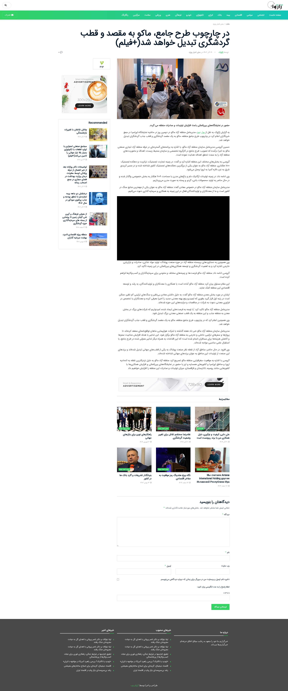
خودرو (188, 15)
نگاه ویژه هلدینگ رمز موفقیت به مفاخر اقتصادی (174, 476)
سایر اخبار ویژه (218, 24)
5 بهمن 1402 (80, 241)
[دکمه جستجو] (6, 5)
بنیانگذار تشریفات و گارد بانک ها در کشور (135, 476)
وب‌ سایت (225, 565)
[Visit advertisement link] (173, 384)
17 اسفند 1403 (223, 486)
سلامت (147, 15)
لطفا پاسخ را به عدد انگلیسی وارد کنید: (213, 586)
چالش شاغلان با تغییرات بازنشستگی (75, 131)
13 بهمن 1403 (145, 482)
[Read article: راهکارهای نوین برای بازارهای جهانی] (134, 419)
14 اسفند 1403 (184, 482)
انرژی (210, 15)
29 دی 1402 (81, 159)
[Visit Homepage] (274, 5)
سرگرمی (136, 15)
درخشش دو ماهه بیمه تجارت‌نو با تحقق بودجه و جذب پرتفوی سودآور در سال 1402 (75, 198)
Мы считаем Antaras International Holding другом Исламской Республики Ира (213, 478)
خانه (228, 24)
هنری (168, 15)
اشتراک (8, 15)
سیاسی (250, 15)
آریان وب (134, 685)
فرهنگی (178, 15)
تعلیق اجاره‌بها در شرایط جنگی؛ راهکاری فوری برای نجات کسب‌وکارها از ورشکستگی (144, 655)
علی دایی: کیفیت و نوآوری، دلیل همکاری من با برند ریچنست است (213, 436)
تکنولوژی (200, 15)
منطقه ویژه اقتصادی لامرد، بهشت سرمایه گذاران (75, 236)
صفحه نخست (275, 15)
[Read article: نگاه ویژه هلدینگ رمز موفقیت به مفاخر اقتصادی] (173, 460)
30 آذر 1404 (224, 442)
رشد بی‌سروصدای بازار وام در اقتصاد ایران (150, 670)
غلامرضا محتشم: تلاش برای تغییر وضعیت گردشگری (174, 436)
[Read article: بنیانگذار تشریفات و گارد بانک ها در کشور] (134, 460)
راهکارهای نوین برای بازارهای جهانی (137, 436)
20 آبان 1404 (184, 442)
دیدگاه (226, 514)
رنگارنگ (125, 15)
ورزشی (158, 15)
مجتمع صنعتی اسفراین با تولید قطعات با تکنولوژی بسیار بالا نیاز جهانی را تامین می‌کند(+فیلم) (75, 151)
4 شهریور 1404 (145, 442)
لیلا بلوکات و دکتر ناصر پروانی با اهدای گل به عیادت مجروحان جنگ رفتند (146, 641)
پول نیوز (201, 132)
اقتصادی (238, 15)
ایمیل (168, 566)
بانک (220, 15)
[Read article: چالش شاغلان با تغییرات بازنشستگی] (98, 134)
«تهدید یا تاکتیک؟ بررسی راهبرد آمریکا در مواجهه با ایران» (144, 661)
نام (227, 552)
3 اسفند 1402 (80, 227)
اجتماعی (260, 15)
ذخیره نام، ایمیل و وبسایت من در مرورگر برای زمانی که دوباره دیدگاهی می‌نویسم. (195, 579)
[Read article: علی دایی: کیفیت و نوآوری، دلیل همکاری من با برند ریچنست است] (212, 419)
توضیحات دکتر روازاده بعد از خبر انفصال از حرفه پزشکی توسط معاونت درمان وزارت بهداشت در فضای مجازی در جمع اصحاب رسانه (75, 174)
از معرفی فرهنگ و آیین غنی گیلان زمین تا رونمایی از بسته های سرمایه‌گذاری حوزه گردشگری (74, 218)
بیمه (228, 15)
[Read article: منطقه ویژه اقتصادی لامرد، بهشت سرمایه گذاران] (98, 239)
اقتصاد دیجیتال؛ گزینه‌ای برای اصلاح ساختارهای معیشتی (144, 666)
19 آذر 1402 (207, 52)
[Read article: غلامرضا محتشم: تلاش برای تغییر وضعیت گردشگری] (173, 419)
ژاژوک (221, 52)
